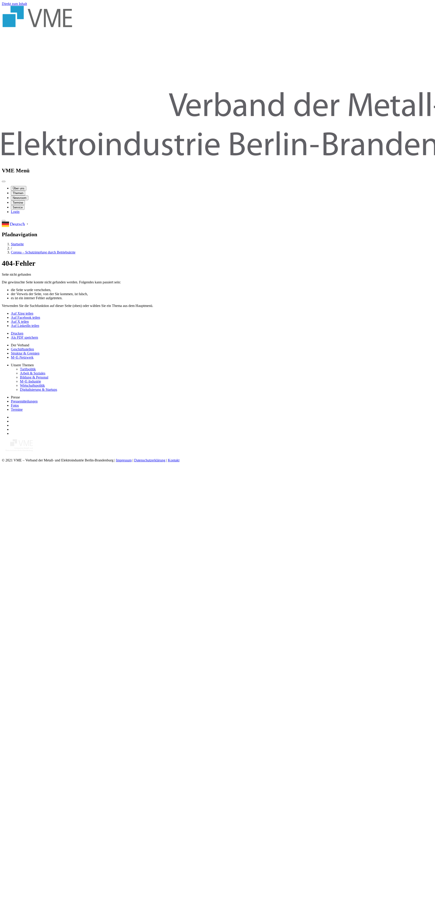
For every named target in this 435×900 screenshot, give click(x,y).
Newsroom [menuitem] (20, 198)
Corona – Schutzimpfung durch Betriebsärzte (43, 252)
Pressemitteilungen (24, 401)
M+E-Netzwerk (22, 357)
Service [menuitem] (18, 207)
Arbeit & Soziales (32, 373)
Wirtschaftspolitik (32, 385)
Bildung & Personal (34, 377)
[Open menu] (3, 181)
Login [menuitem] (15, 212)
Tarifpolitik (28, 369)
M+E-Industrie (30, 381)
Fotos (15, 405)
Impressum (124, 460)
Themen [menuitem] (18, 193)
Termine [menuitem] (18, 202)
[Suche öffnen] (3, 220)
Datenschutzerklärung (149, 460)
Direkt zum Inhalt (14, 4)
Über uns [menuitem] (18, 188)
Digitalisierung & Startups (38, 389)
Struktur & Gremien (25, 353)
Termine (17, 409)
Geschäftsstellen (22, 349)
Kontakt (173, 460)
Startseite (17, 244)
